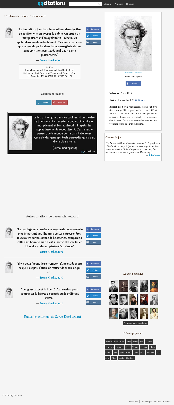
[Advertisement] (52, 183)
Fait (116, 341)
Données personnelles (151, 401)
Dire (122, 352)
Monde (148, 341)
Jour (107, 358)
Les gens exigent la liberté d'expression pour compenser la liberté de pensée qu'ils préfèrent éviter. (50, 293)
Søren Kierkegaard (51, 60)
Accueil (108, 4)
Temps (135, 347)
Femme (144, 347)
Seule (121, 358)
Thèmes (130, 4)
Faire (135, 341)
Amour (109, 341)
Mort (114, 358)
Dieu (136, 352)
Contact (167, 401)
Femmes (150, 352)
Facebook (133, 401)
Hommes (110, 347)
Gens (127, 347)
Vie (141, 341)
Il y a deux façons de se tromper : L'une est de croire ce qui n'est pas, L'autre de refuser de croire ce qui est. (50, 268)
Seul (116, 352)
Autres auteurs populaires (135, 323)
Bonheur (130, 358)
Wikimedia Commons (133, 72)
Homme (119, 347)
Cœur (128, 352)
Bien (122, 341)
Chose (152, 347)
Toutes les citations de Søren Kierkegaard (52, 316)
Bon (142, 352)
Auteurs (119, 4)
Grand (108, 352)
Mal (158, 352)
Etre (129, 341)
